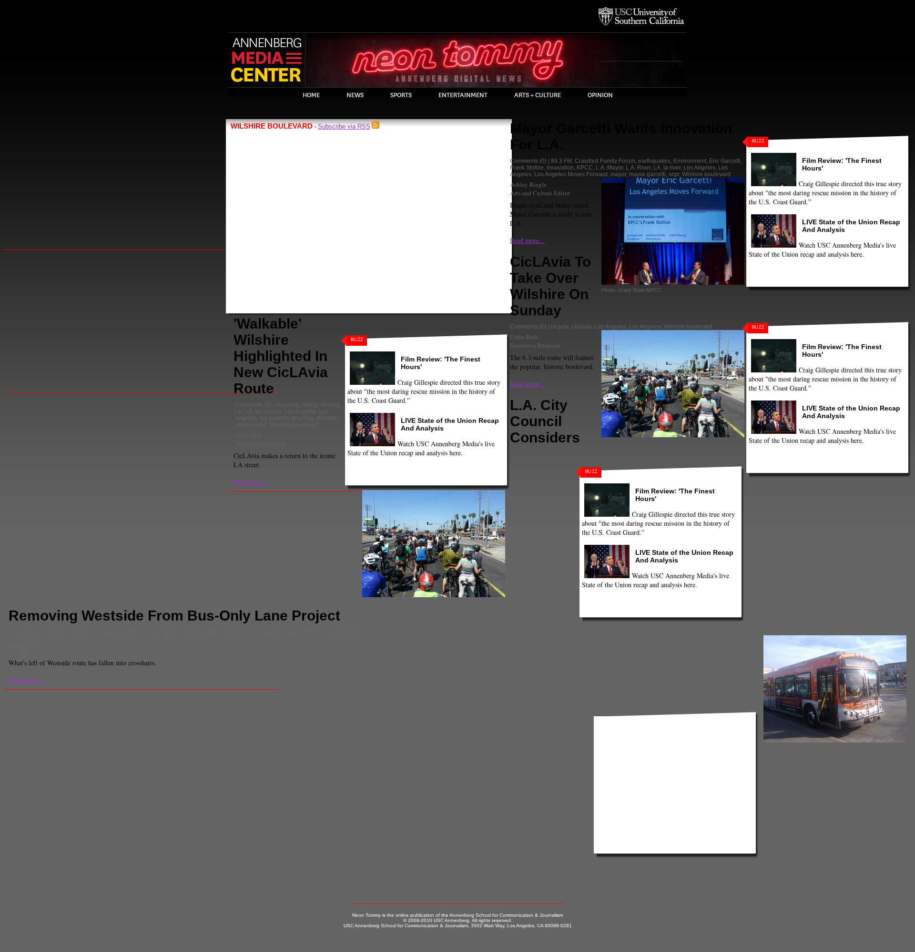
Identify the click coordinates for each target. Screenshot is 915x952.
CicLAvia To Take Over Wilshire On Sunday (550, 286)
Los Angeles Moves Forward (571, 174)
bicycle (560, 326)
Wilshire (326, 418)
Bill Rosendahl (70, 632)
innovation (560, 167)
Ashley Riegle (528, 184)
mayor (618, 174)
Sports (401, 95)
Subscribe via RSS (344, 126)
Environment (689, 161)
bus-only (103, 632)
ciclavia (330, 404)
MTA (304, 632)
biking (309, 404)
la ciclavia (268, 411)
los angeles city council (248, 632)
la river (672, 167)
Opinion (600, 95)
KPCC (585, 167)
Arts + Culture (537, 95)
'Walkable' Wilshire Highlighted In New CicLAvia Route (281, 356)
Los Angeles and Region (183, 632)
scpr (674, 174)
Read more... (251, 481)
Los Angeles (300, 411)
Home (311, 95)
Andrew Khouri (30, 642)
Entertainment (463, 95)
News (355, 95)
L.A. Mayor (609, 167)
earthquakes (654, 161)
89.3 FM (561, 161)
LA (249, 411)
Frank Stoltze (527, 167)
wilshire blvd (251, 424)
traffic (320, 632)
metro (288, 632)
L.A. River (638, 167)
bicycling (287, 404)
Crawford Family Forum (605, 161)
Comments (249, 404)
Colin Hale (249, 435)
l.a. (239, 411)
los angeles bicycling (286, 418)
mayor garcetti (647, 174)
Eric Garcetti (725, 161)
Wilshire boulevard (294, 424)
